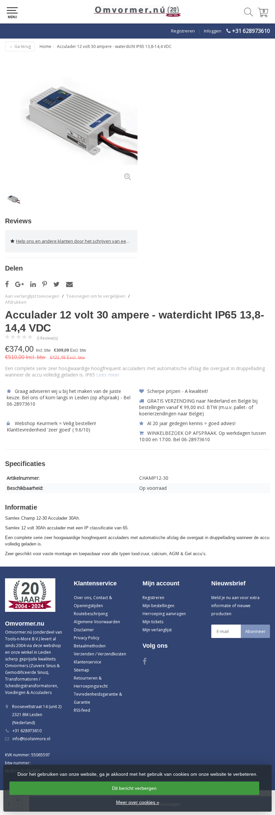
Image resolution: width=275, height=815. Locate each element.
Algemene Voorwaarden (97, 622)
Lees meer (107, 374)
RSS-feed (82, 710)
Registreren (183, 31)
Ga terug (22, 46)
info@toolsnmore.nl (31, 739)
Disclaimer (84, 630)
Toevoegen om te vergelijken (95, 296)
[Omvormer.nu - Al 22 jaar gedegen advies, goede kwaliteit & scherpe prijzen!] (137, 11)
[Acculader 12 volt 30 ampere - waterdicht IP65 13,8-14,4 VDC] (71, 120)
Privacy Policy (86, 638)
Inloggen (212, 31)
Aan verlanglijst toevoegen (32, 296)
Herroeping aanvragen (164, 614)
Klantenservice (87, 662)
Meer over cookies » (137, 802)
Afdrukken (15, 302)
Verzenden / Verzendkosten (100, 654)
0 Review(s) (47, 338)
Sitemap (81, 670)
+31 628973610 (251, 31)
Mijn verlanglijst (157, 630)
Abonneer (255, 631)
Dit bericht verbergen (134, 788)
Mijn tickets (153, 622)
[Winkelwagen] (263, 15)
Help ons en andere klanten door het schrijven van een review (77, 241)
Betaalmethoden (90, 646)
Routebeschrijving (91, 614)
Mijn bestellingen (158, 605)
